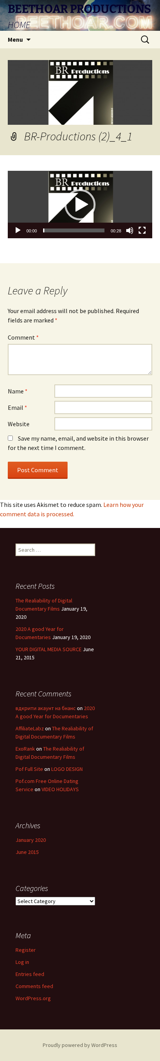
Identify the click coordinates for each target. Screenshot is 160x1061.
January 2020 (31, 839)
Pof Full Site (29, 768)
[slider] (73, 230)
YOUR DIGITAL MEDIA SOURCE (49, 649)
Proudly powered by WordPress (80, 1045)
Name (18, 391)
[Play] (18, 230)
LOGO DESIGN (67, 768)
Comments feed (34, 986)
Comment (23, 337)
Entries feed (30, 974)
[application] (80, 204)
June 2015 (27, 852)
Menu (15, 39)
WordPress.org (33, 998)
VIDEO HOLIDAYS (60, 789)
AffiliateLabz (30, 728)
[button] (80, 204)
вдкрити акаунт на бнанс (46, 708)
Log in (22, 961)
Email (17, 407)
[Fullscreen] (142, 230)
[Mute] (130, 230)
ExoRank (25, 748)
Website (19, 424)
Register (26, 949)
